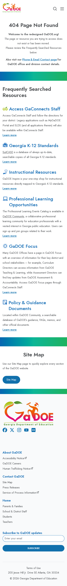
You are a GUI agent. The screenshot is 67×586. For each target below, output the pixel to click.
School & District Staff (15, 511)
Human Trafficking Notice (17, 469)
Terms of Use (33, 568)
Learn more (10, 135)
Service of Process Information (19, 493)
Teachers (8, 522)
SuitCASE (8, 152)
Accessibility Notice (13, 458)
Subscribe (33, 548)
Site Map (11, 380)
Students (7, 517)
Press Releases (11, 487)
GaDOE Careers (12, 463)
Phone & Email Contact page (39, 59)
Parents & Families (13, 506)
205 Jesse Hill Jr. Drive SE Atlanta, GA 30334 (33, 572)
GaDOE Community (13, 216)
